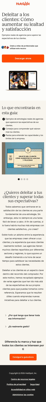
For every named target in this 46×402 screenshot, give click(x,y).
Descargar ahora (23, 58)
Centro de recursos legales (23, 379)
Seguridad (34, 384)
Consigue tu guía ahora (23, 357)
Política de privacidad (16, 384)
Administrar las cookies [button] (23, 395)
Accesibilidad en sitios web (23, 389)
